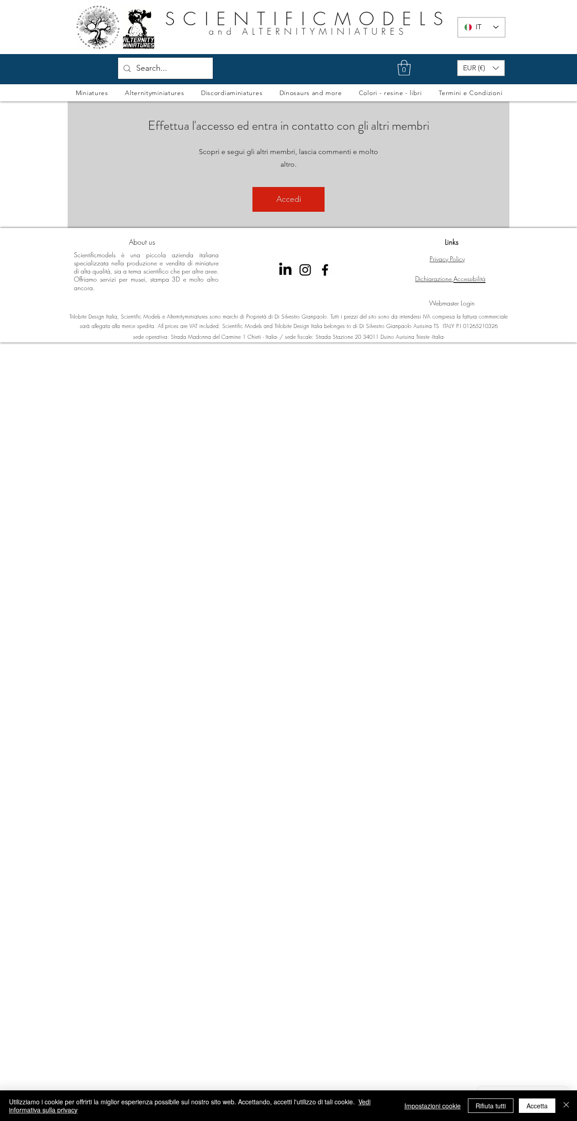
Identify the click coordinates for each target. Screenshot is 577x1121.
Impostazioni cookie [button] (432, 1105)
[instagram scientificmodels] (305, 270)
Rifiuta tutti (491, 1105)
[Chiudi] (566, 1106)
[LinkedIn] (285, 270)
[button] (404, 68)
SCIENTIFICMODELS (308, 19)
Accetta (537, 1105)
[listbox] (481, 68)
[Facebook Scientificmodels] (325, 270)
